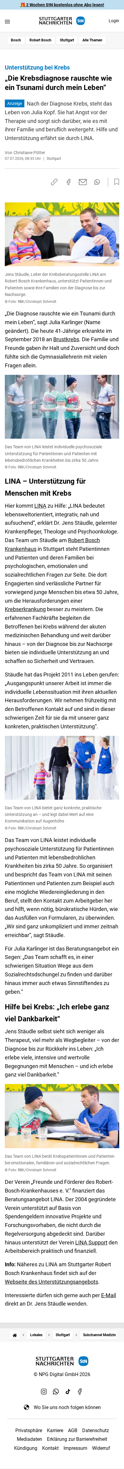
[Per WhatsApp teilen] (97, 182)
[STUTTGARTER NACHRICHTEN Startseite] (62, 20)
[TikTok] (68, 1391)
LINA (40, 506)
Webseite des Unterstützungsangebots (51, 1282)
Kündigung (25, 1448)
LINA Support (91, 1242)
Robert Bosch (40, 40)
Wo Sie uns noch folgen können (67, 1407)
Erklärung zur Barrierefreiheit (77, 1439)
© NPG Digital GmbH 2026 (62, 1374)
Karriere (55, 1430)
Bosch (16, 40)
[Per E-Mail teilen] (83, 182)
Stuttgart (67, 40)
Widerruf (101, 1448)
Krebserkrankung (25, 609)
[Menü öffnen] (7, 21)
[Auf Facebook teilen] (69, 182)
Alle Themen (92, 40)
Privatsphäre (28, 1430)
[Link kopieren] (54, 182)
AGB (72, 1430)
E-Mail (108, 1295)
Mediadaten (29, 1439)
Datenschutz (95, 1430)
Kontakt (50, 1448)
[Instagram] (44, 1391)
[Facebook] (80, 1391)
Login (114, 20)
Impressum (75, 1448)
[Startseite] (15, 1335)
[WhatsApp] (56, 1391)
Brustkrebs (66, 339)
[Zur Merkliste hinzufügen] (115, 182)
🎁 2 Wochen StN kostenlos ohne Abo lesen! (62, 4)
